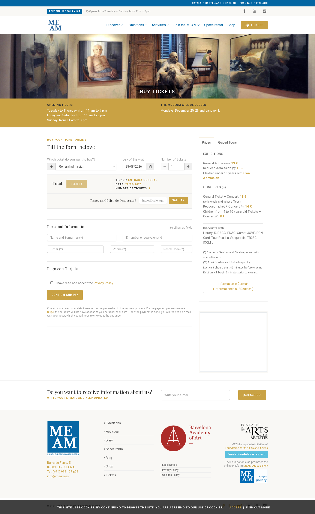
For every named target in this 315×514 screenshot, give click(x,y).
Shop (231, 25)
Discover (113, 25)
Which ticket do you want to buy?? (71, 159)
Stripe (50, 312)
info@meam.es (58, 476)
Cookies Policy (171, 474)
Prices (206, 142)
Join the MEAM (185, 25)
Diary (109, 440)
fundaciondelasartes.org (247, 454)
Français (246, 3)
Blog (109, 458)
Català (196, 3)
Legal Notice (169, 464)
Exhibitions (136, 25)
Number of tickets (173, 159)
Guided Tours (227, 142)
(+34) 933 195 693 (65, 472)
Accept (235, 507)
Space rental (213, 25)
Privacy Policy (103, 283)
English (230, 3)
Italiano (262, 3)
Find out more (258, 507)
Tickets (256, 25)
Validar (178, 200)
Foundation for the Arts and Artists (246, 448)
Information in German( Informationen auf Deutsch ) (233, 286)
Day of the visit (133, 159)
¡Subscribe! (252, 395)
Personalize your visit (64, 11)
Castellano (213, 3)
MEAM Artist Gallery (255, 465)
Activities (159, 25)
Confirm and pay (65, 295)
